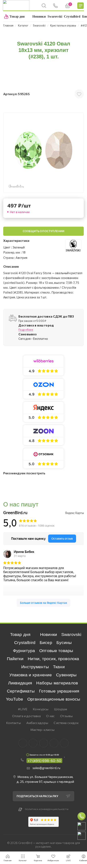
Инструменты (35, 666)
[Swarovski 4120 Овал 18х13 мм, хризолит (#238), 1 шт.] (43, 153)
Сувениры (66, 674)
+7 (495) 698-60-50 (45, 760)
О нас (50, 716)
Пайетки (15, 658)
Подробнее (25, 329)
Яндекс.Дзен (64, 743)
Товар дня (20, 634)
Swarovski (71, 634)
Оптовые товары (56, 650)
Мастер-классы (42, 729)
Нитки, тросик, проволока (53, 658)
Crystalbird (24, 642)
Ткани (59, 666)
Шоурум (60, 709)
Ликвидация (20, 683)
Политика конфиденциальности (47, 809)
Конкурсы (40, 709)
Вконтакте (22, 743)
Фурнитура (24, 650)
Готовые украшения (59, 691)
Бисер (46, 642)
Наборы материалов (57, 683)
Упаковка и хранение (30, 674)
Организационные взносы (53, 699)
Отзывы (66, 716)
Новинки (48, 634)
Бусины (64, 642)
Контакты (13, 723)
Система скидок (66, 723)
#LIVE (23, 709)
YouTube (14, 699)
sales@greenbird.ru (46, 768)
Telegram (43, 743)
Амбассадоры (37, 723)
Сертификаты (21, 691)
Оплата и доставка (26, 716)
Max (33, 743)
